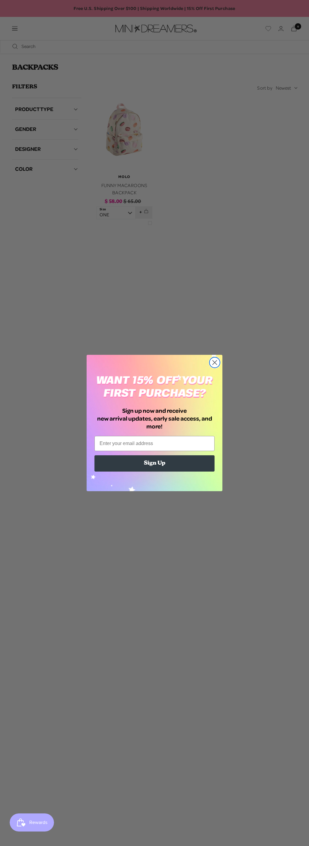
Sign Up (154, 463)
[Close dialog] (214, 362)
